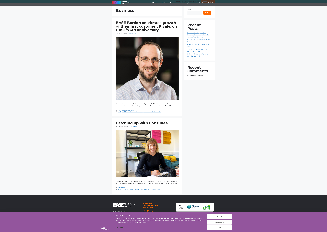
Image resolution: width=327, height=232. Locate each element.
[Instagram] (148, 211)
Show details (119, 227)
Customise (218, 222)
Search (189, 9)
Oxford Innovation (155, 112)
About (201, 3)
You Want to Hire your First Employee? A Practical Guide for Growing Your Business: (198, 35)
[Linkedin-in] (152, 211)
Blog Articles (121, 110)
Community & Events (187, 3)
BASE (119, 112)
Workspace (155, 3)
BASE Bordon (126, 112)
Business (133, 112)
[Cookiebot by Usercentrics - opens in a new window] (104, 228)
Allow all (219, 216)
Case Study (139, 112)
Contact (210, 3)
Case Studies (130, 110)
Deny (219, 227)
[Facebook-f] (144, 211)
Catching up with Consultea (142, 123)
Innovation (146, 112)
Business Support (169, 3)
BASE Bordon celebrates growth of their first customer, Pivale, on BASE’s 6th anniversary (146, 26)
